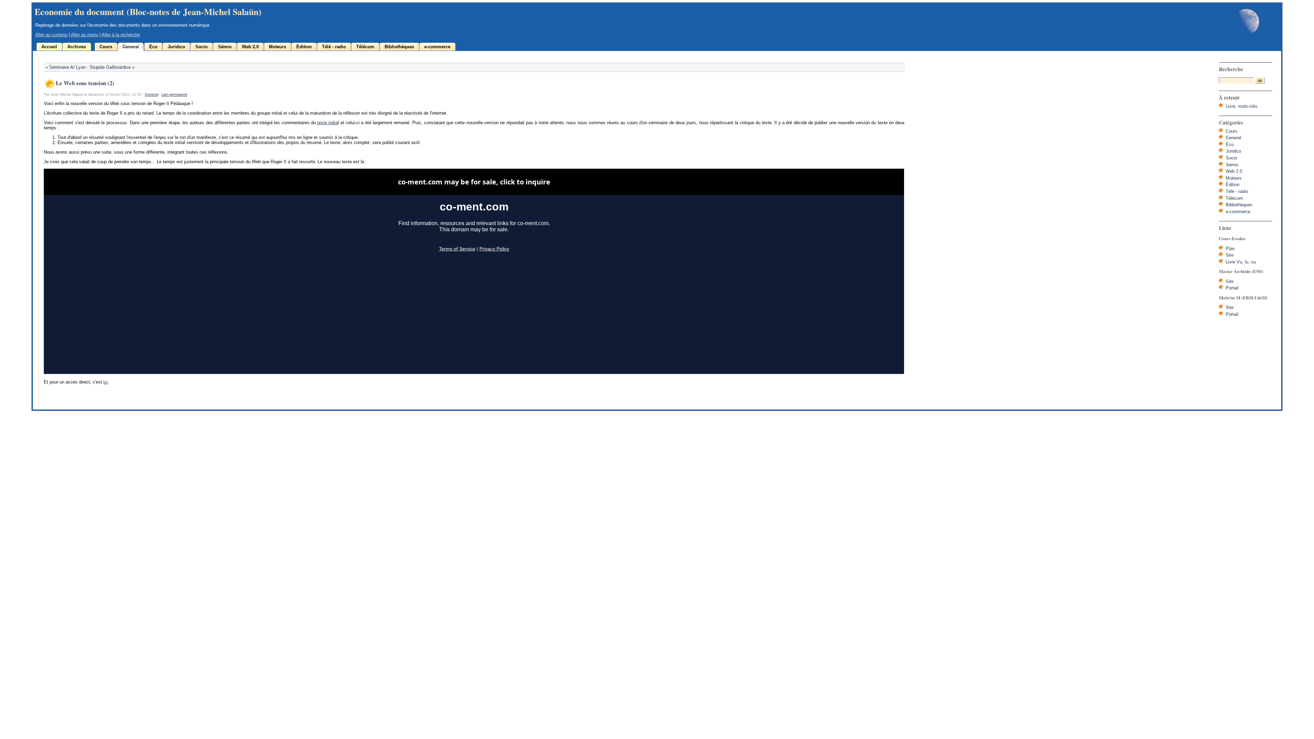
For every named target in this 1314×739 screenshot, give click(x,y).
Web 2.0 (250, 46)
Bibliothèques (399, 46)
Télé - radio (334, 46)
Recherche (1231, 69)
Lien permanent (174, 94)
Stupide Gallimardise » (112, 67)
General (131, 46)
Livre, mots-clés (1242, 106)
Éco (153, 46)
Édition (304, 46)
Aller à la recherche (121, 34)
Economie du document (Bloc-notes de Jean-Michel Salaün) (148, 11)
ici (105, 382)
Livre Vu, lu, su (1241, 261)
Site (1230, 255)
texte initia (327, 122)
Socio (201, 46)
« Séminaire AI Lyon (66, 67)
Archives (76, 46)
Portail (1232, 287)
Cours (106, 46)
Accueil (49, 46)
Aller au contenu (51, 34)
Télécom (365, 46)
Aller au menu (84, 34)
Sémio (225, 46)
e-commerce (437, 46)
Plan (1230, 248)
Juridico (176, 46)
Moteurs (277, 46)
